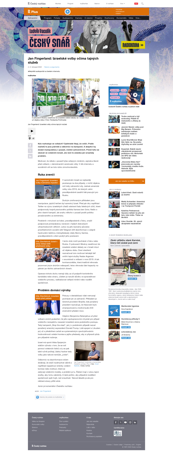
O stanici (89, 18)
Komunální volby (38, 424)
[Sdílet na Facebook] (30, 145)
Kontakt (89, 433)
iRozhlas (58, 3)
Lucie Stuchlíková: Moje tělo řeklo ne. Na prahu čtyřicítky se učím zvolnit (132, 142)
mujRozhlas (84, 3)
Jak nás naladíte (92, 421)
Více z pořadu (115, 190)
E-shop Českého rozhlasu (120, 235)
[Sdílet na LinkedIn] (30, 156)
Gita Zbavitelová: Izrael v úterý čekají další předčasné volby (46, 243)
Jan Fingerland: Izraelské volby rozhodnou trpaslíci (47, 181)
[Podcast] (30, 138)
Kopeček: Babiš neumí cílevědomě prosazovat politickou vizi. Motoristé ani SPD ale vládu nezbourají (132, 153)
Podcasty (62, 427)
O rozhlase (110, 3)
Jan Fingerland (45, 391)
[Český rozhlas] (37, 3)
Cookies (109, 444)
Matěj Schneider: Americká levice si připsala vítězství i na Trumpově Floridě (133, 203)
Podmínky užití (129, 444)
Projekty (98, 18)
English (138, 444)
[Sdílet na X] (30, 150)
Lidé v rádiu (90, 427)
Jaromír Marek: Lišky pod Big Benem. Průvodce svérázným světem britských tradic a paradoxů (132, 131)
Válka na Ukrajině (38, 421)
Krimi (123, 90)
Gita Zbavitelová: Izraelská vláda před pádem (47, 297)
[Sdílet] (33, 138)
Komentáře (121, 18)
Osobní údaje (118, 444)
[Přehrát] (32, 131)
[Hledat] (142, 3)
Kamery (118, 13)
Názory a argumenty (51, 67)
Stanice (97, 3)
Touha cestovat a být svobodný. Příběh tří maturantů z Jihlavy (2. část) (131, 119)
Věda (131, 18)
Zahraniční (32, 18)
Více (138, 18)
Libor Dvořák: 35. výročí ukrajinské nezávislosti (131, 222)
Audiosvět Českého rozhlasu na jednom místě (124, 106)
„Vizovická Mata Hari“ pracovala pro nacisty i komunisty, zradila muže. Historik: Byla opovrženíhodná (132, 166)
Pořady (57, 18)
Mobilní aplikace (65, 430)
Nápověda (90, 424)
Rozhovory (109, 18)
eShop (34, 430)
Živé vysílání (114, 97)
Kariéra (89, 430)
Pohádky (113, 94)
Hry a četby (114, 90)
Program (70, 3)
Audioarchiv (120, 11)
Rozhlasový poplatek (94, 436)
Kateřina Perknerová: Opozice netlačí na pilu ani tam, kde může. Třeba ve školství (132, 214)
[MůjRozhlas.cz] (32, 76)
